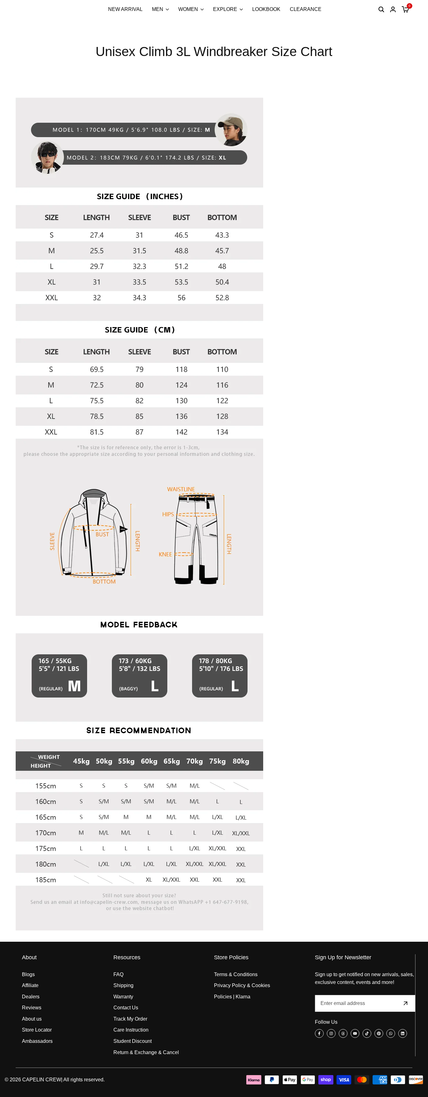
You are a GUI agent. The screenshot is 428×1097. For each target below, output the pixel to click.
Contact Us (125, 1007)
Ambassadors (37, 1041)
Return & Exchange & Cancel (146, 1052)
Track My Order (130, 1019)
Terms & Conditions (236, 974)
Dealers (30, 996)
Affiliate (30, 985)
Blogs (28, 974)
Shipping (123, 985)
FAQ (118, 974)
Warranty (123, 996)
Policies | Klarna (232, 996)
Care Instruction (131, 1030)
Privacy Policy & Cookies (242, 985)
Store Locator (37, 1030)
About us (32, 1019)
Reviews (31, 1007)
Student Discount (132, 1041)
